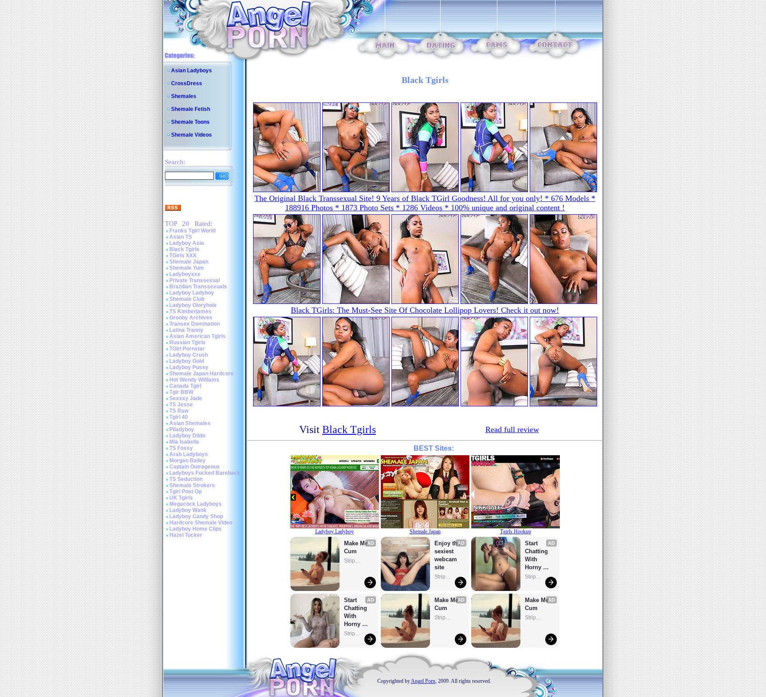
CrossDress (186, 83)
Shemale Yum (186, 268)
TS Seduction (186, 479)
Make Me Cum (357, 547)
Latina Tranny (186, 330)
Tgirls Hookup (515, 531)
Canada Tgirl (185, 386)
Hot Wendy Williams (194, 380)
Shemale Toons (190, 122)
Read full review (512, 429)
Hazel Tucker (185, 535)
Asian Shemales (190, 423)
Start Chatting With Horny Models (356, 612)
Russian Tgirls (187, 342)
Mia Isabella (184, 442)
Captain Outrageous (194, 467)
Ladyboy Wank (188, 510)
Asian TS (180, 237)
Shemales (183, 96)
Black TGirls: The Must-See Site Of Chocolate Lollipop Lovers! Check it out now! (425, 310)
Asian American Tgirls (197, 336)
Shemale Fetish (190, 109)
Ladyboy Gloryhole (193, 305)
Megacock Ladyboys (195, 504)
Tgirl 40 (178, 417)
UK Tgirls (181, 498)
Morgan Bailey (187, 460)
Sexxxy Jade (185, 398)
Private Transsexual (194, 280)
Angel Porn (423, 681)
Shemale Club (186, 299)
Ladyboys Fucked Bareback (204, 473)
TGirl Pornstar (187, 349)
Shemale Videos (191, 135)
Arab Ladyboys (188, 454)
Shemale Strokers (192, 485)
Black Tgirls (184, 249)
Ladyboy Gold (186, 361)
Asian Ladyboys (191, 70)
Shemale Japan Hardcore (201, 373)
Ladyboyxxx (184, 274)
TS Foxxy (181, 448)
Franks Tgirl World (192, 231)
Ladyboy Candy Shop (196, 516)
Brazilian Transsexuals (198, 287)
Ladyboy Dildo (187, 436)
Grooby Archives (190, 318)
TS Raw (178, 411)
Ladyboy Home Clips (195, 529)
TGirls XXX (182, 255)
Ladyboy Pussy (188, 367)
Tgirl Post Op (185, 491)
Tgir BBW (181, 392)
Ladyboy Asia (186, 243)
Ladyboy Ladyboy (191, 293)
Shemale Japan (188, 262)
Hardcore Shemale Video (200, 523)
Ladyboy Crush (188, 355)
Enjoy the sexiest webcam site (447, 555)
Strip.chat (353, 561)
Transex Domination (194, 324)
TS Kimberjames (190, 311)
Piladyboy (181, 429)
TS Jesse (181, 405)
